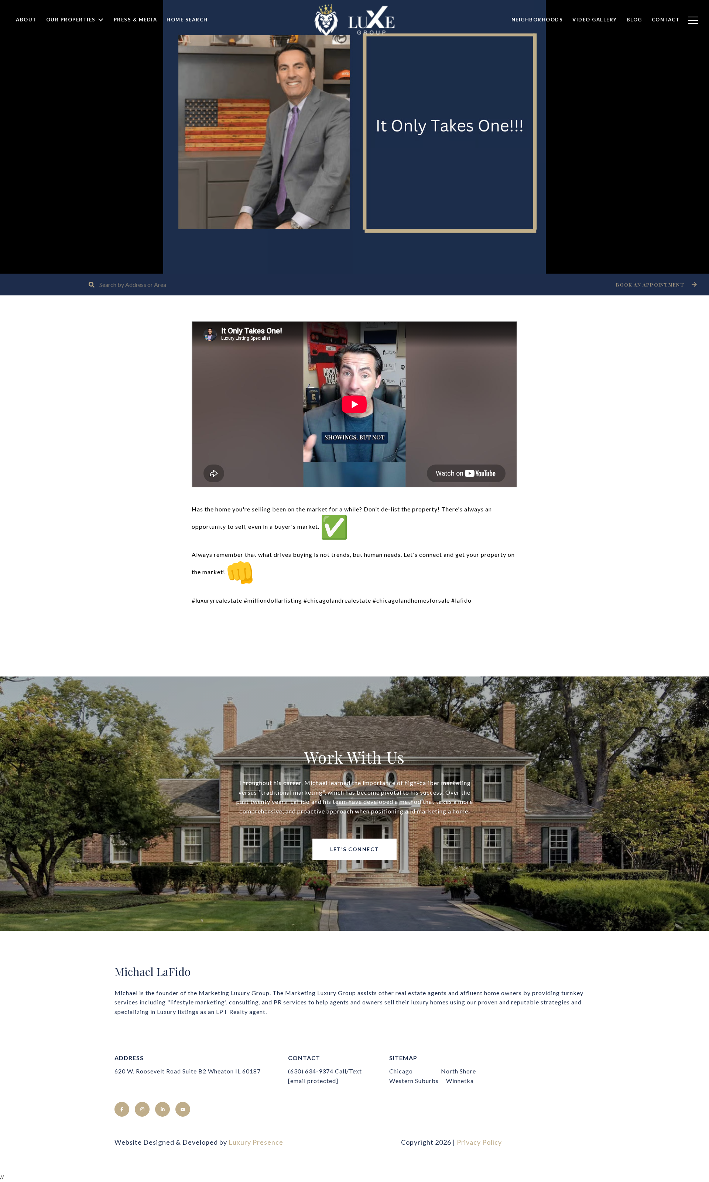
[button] (655, 284)
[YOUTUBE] (182, 1109)
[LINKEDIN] (162, 1109)
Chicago (401, 1071)
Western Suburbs (414, 1080)
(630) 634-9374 (310, 1071)
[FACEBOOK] (121, 1109)
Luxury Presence (256, 1142)
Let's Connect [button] (354, 849)
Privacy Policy (479, 1142)
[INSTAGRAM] (142, 1109)
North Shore (458, 1071)
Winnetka (460, 1080)
